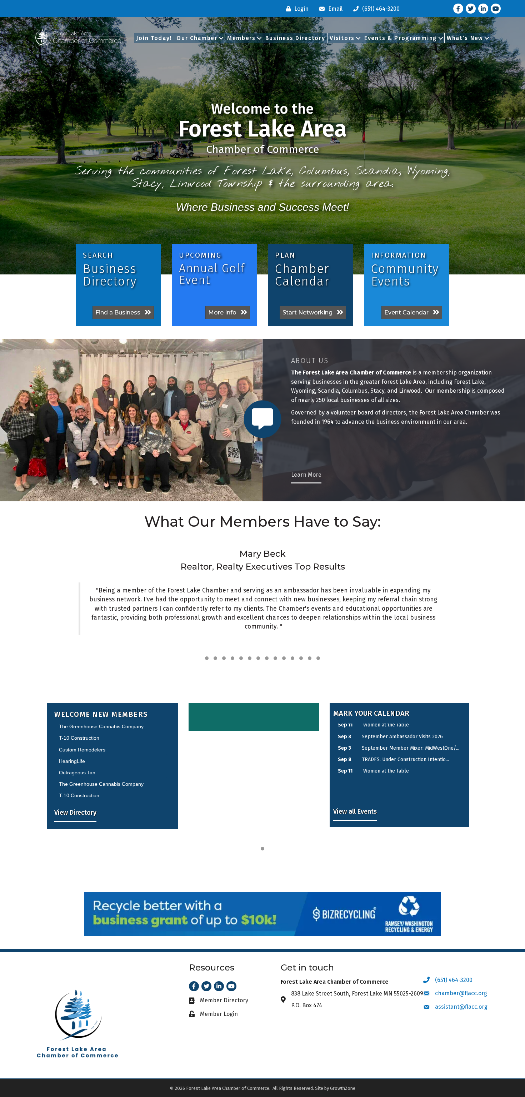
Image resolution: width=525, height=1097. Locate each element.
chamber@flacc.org (461, 993)
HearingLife (72, 734)
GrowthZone (342, 1088)
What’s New (465, 38)
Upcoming (200, 255)
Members (241, 38)
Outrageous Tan (77, 746)
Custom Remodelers (82, 780)
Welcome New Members (101, 714)
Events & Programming (400, 38)
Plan (285, 255)
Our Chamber (197, 38)
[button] (206, 658)
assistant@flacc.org (461, 1006)
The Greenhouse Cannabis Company (101, 757)
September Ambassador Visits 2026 (402, 757)
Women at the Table (386, 745)
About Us (310, 360)
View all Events (355, 811)
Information (398, 255)
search (98, 255)
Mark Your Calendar (371, 713)
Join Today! (154, 38)
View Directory (75, 812)
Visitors (342, 38)
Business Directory (295, 38)
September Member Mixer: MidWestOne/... (410, 768)
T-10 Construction (79, 768)
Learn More (306, 474)
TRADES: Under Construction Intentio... (405, 733)
